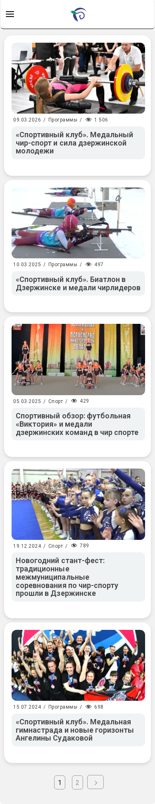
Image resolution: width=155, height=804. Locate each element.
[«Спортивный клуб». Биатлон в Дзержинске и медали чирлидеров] (78, 222)
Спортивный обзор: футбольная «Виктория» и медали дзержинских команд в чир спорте (77, 424)
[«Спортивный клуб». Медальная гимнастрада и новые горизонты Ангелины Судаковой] (78, 665)
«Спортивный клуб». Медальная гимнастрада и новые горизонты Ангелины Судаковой (75, 730)
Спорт (55, 401)
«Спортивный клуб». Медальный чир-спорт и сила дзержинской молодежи (74, 142)
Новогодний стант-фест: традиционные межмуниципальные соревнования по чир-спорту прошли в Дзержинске (67, 577)
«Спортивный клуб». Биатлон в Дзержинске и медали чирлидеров (78, 283)
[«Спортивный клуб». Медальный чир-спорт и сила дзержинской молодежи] (78, 78)
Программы (63, 120)
